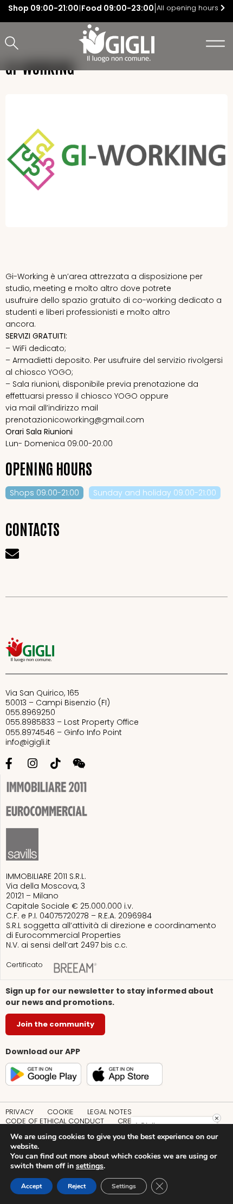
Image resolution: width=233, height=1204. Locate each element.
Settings (124, 1186)
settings (89, 1166)
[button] (13, 43)
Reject (77, 1186)
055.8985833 (31, 722)
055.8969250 (30, 712)
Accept (31, 1186)
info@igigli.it (27, 742)
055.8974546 (30, 732)
